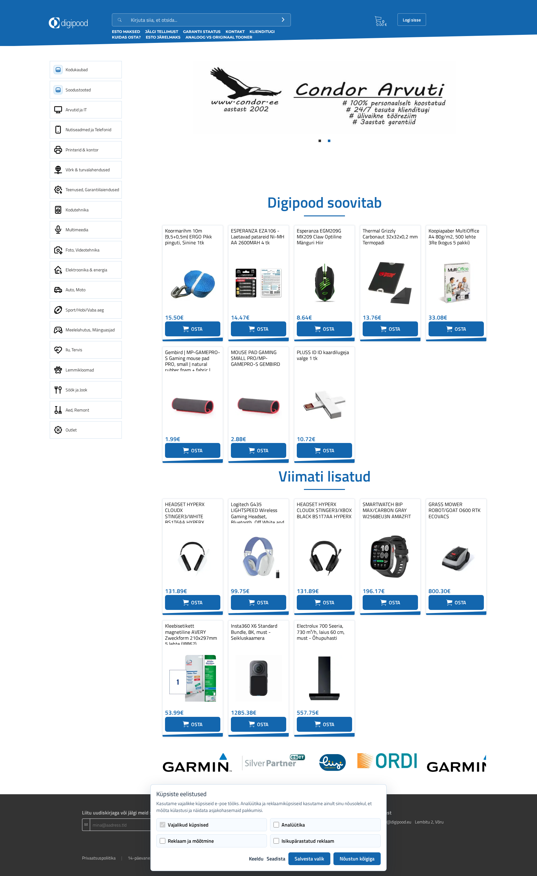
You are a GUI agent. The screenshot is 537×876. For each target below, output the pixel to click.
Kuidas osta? (126, 37)
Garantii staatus (202, 31)
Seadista (276, 858)
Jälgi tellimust (161, 31)
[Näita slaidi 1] (320, 141)
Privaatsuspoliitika (99, 858)
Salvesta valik (309, 858)
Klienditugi (262, 31)
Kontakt (235, 31)
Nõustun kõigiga (357, 858)
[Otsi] (283, 20)
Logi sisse (412, 19)
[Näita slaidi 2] (329, 141)
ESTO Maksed (126, 31)
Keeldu (256, 858)
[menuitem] (86, 69)
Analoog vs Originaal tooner (219, 37)
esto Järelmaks (163, 37)
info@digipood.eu (395, 821)
